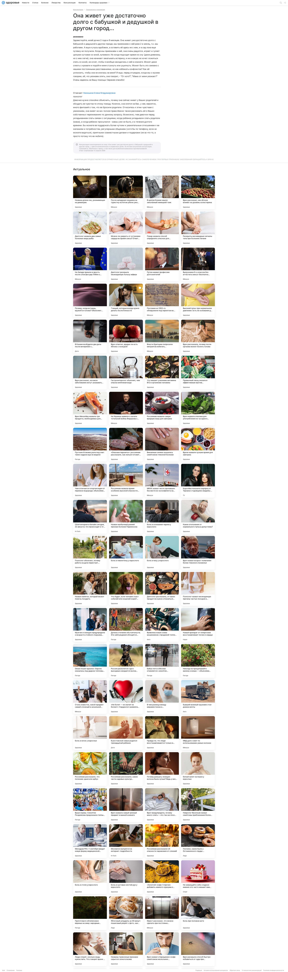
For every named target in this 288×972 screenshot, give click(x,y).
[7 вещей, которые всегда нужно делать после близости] (126, 300)
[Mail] (3, 2)
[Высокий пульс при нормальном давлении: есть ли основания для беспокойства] (198, 300)
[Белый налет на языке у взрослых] (198, 769)
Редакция (199, 970)
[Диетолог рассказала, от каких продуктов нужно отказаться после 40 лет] (162, 589)
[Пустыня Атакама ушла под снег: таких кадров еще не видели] (90, 445)
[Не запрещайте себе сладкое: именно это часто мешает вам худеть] (198, 877)
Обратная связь (235, 970)
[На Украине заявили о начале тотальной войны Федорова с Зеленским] (126, 409)
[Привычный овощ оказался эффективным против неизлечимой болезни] (198, 373)
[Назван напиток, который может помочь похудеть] (90, 589)
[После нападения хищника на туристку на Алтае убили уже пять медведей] (126, 192)
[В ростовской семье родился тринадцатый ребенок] (126, 733)
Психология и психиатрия (95, 9)
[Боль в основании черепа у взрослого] (162, 517)
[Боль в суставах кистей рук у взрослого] (126, 877)
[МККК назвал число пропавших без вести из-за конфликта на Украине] (162, 481)
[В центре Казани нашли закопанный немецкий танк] (162, 192)
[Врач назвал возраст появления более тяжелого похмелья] (198, 553)
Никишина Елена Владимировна (99, 93)
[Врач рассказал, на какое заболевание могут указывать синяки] (90, 373)
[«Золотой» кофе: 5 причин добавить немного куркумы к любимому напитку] (162, 877)
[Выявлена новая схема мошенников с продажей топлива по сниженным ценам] (162, 625)
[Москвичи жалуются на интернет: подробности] (126, 841)
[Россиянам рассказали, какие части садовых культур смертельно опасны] (126, 769)
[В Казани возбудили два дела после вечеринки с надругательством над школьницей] (90, 337)
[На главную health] (12, 2)
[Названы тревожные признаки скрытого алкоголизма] (126, 949)
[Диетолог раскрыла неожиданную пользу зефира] (126, 264)
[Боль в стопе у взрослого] (90, 877)
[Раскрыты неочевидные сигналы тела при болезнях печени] (198, 228)
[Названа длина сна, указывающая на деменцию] (90, 192)
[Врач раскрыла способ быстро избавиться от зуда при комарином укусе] (198, 949)
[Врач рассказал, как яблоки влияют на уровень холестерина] (198, 192)
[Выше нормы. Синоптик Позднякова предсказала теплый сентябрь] (90, 805)
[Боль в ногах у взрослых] (90, 733)
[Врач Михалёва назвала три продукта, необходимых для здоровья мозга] (90, 409)
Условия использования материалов (216, 970)
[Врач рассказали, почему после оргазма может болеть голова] (198, 337)
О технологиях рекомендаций (251, 970)
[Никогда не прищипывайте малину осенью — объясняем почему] (198, 661)
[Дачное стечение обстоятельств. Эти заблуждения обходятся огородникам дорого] (126, 625)
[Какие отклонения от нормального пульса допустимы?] (198, 517)
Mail (3, 970)
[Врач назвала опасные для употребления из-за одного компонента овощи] (198, 409)
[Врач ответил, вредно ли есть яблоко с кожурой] (126, 337)
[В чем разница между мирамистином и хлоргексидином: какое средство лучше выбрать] (162, 697)
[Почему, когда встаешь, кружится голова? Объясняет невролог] (90, 300)
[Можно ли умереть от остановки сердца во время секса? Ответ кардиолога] (126, 228)
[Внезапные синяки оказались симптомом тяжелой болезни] (162, 445)
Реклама (19, 970)
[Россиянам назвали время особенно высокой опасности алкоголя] (126, 481)
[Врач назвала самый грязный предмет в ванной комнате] (126, 805)
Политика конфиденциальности (273, 970)
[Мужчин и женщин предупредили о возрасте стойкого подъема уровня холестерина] (90, 625)
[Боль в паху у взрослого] (162, 553)
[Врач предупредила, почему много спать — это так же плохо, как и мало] (162, 805)
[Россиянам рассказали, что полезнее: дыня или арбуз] (90, 769)
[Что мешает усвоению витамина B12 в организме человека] (162, 373)
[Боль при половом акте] (198, 913)
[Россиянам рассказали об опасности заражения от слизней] (162, 841)
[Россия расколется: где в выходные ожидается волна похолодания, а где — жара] (126, 661)
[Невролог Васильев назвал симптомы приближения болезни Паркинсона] (198, 805)
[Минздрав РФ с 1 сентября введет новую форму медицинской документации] (90, 841)
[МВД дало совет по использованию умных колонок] (198, 733)
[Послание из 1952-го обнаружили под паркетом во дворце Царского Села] (162, 300)
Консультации (78, 9)
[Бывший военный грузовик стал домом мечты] (198, 697)
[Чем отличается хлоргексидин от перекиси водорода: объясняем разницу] (90, 481)
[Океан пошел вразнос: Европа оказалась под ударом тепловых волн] (90, 661)
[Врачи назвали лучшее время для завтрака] (198, 445)
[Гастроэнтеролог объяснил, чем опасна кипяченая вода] (126, 373)
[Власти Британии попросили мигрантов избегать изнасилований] (162, 337)
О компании (11, 970)
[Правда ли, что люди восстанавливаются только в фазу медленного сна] (162, 733)
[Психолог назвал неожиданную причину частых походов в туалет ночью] (198, 589)
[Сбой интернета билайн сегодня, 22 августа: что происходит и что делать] (90, 517)
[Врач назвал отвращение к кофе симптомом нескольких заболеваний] (162, 949)
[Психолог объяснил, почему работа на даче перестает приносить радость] (90, 553)
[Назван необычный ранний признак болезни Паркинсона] (126, 517)
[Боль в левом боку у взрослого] (126, 553)
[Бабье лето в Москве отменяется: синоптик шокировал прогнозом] (162, 661)
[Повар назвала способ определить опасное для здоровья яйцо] (162, 228)
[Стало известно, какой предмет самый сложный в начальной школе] (90, 697)
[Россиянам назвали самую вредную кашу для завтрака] (162, 409)
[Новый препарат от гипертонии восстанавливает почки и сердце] (198, 625)
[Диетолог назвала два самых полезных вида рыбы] (90, 228)
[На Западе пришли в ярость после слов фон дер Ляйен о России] (90, 264)
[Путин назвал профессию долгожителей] (162, 264)
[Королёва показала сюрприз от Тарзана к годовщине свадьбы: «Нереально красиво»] (198, 481)
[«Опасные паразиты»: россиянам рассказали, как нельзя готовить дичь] (126, 445)
